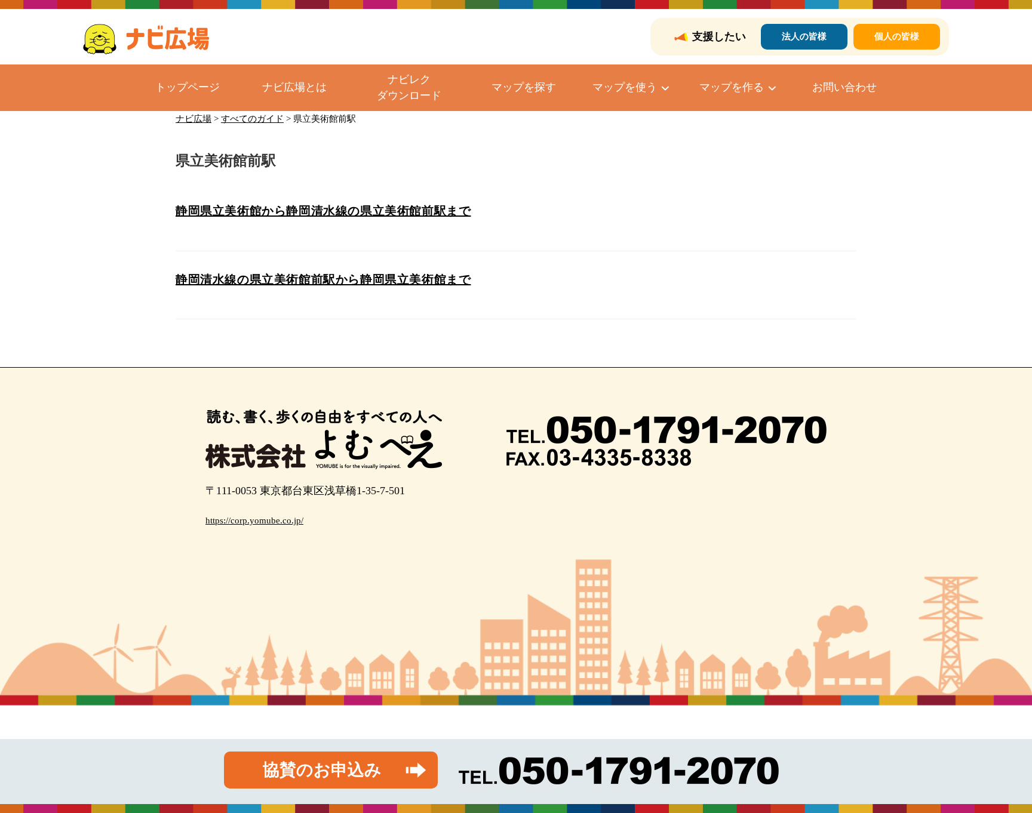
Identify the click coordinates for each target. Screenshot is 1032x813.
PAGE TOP (998, 779)
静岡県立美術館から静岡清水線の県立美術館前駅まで (323, 210)
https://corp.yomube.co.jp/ (254, 520)
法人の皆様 (804, 36)
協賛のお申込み (322, 769)
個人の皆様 (896, 36)
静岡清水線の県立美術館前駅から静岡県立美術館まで (323, 279)
